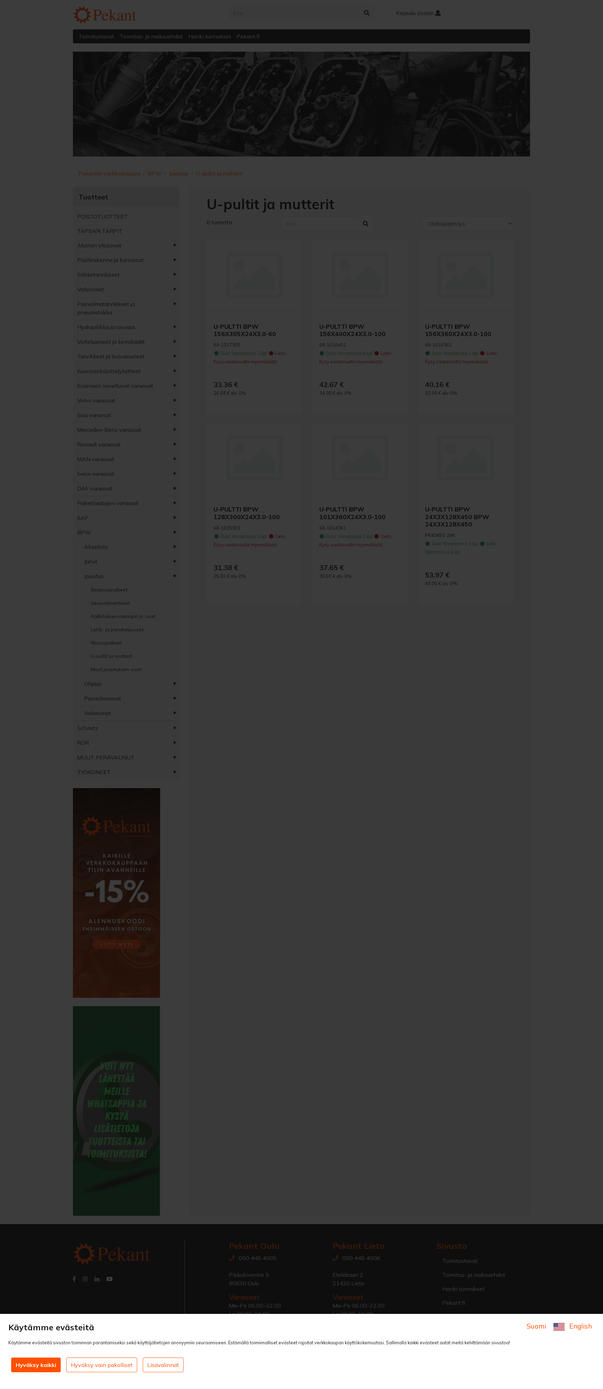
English (579, 1326)
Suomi (537, 1326)
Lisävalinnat (163, 1364)
